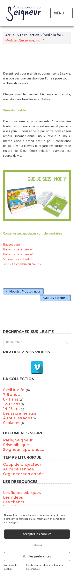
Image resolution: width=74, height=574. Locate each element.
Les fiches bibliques (22, 492)
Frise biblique (16, 445)
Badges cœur (12, 244)
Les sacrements (18, 413)
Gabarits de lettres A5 (18, 254)
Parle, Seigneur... (19, 440)
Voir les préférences (37, 556)
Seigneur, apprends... (23, 449)
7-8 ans (10, 394)
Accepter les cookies (37, 534)
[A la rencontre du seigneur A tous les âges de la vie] (23, 13)
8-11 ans (10, 399)
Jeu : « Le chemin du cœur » (22, 264)
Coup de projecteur (22, 464)
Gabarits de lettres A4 (18, 249)
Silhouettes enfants (17, 259)
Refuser (37, 545)
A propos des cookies (11, 567)
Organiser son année (23, 474)
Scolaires (11, 423)
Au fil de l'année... (20, 469)
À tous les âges (17, 418)
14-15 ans (11, 408)
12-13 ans (11, 404)
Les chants (13, 502)
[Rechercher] (66, 342)
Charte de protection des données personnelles (44, 567)
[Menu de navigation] (61, 13)
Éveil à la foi (14, 390)
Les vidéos (13, 497)
